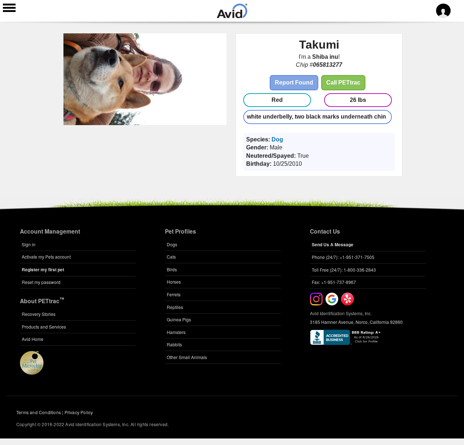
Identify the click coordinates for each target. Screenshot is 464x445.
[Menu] (9, 9)
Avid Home (33, 339)
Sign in (29, 244)
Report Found (294, 82)
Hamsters (176, 332)
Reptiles (175, 307)
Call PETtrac (343, 82)
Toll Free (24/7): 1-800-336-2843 (344, 270)
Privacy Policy (79, 412)
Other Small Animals (187, 357)
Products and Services (44, 327)
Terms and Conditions (38, 412)
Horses (174, 282)
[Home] (232, 16)
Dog (277, 139)
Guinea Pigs (179, 319)
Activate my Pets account (46, 257)
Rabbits (174, 344)
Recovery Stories (38, 314)
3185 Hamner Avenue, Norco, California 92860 (356, 322)
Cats (171, 257)
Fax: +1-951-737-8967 (334, 282)
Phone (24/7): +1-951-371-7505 (343, 257)
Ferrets (174, 294)
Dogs (172, 244)
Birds (172, 269)
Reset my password (41, 282)
